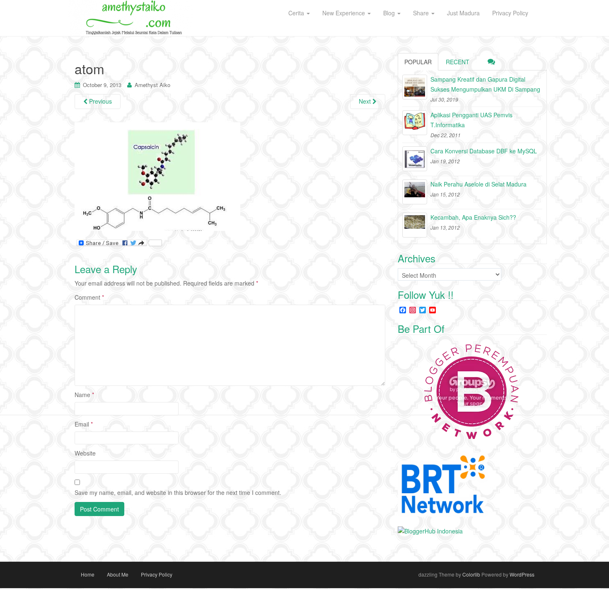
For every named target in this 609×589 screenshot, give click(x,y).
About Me (117, 574)
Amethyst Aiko (152, 85)
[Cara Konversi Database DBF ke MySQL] (414, 158)
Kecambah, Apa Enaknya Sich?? (473, 217)
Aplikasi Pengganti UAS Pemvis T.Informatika (471, 120)
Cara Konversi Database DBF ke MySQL (483, 151)
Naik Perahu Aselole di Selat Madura (478, 184)
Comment (89, 297)
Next (365, 101)
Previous (99, 101)
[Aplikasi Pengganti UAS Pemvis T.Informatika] (414, 122)
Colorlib (471, 574)
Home (87, 574)
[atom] (157, 175)
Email (84, 424)
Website (85, 453)
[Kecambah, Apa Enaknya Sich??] (414, 225)
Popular (418, 62)
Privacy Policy (156, 574)
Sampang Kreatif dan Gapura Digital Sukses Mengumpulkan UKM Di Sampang (485, 84)
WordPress (522, 574)
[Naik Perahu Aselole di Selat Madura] (414, 191)
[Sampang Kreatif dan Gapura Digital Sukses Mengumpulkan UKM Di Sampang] (414, 87)
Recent (457, 62)
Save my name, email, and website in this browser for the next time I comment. (178, 492)
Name (84, 394)
